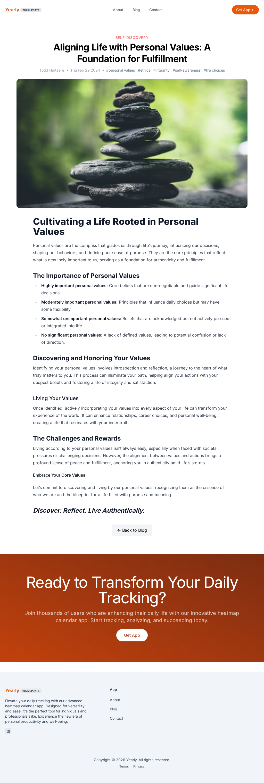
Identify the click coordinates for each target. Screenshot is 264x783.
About (118, 9)
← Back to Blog (132, 530)
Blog (136, 9)
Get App (132, 635)
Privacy (139, 766)
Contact (156, 9)
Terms (124, 766)
